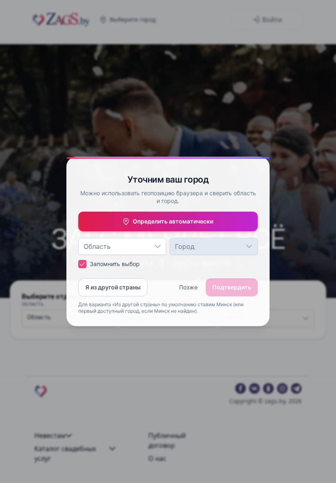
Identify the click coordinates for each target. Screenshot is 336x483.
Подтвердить (231, 287)
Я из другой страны (113, 287)
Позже (188, 287)
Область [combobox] (97, 246)
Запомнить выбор (115, 263)
